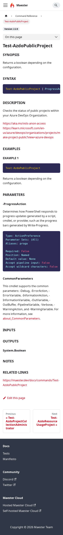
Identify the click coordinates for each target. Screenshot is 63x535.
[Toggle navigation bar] (5, 5)
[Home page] (6, 16)
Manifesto (9, 459)
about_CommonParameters (21, 318)
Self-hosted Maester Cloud (20, 511)
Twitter (7, 485)
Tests (6, 453)
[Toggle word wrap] (49, 89)
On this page (13, 37)
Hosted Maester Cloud (18, 505)
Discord (8, 479)
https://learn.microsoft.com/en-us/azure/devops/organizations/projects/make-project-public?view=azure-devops (31, 132)
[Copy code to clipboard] (56, 89)
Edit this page (16, 398)
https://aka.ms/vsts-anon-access (24, 123)
